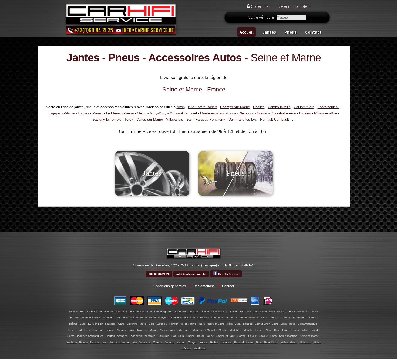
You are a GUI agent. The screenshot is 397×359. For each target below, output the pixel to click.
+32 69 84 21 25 (159, 273)
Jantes (269, 32)
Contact (313, 32)
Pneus (290, 32)
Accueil (247, 32)
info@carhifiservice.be (191, 273)
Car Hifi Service (228, 273)
